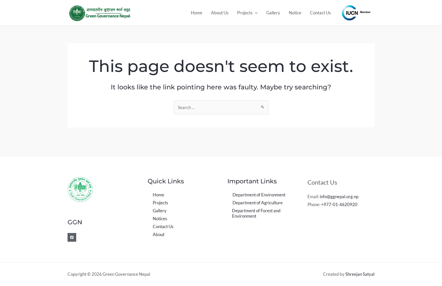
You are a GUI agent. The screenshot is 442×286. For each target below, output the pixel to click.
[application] (255, 13)
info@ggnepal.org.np (339, 196)
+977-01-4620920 (339, 204)
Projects (244, 12)
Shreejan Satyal (359, 274)
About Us (219, 12)
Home (196, 12)
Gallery (273, 12)
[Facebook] (72, 237)
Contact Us (320, 12)
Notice (295, 12)
